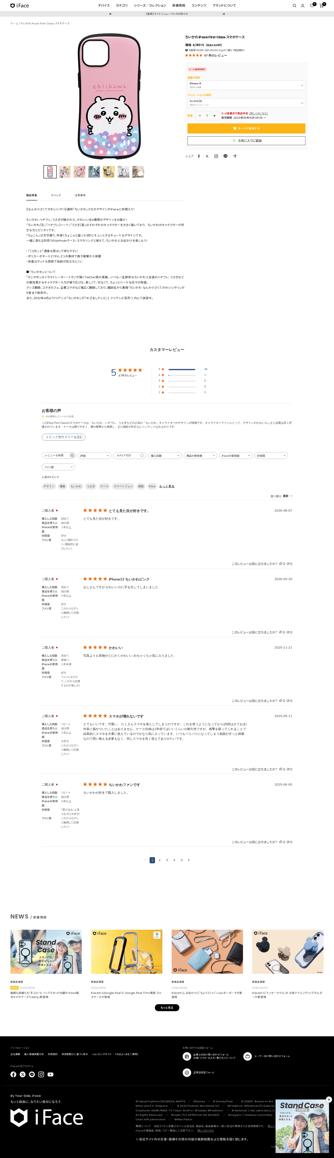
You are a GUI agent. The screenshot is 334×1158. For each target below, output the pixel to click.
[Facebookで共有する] (199, 156)
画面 (141, 486)
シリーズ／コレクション (150, 5)
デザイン (48, 486)
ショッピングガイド (102, 1054)
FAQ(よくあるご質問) (126, 1054)
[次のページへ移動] (188, 860)
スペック (56, 195)
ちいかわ (76, 486)
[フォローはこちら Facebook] (13, 1074)
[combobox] (94, 455)
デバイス (104, 5)
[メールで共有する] (235, 156)
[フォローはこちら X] (23, 1074)
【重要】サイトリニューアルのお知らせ (167, 14)
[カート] (322, 6)
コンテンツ (199, 5)
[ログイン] (302, 5)
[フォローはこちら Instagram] (216, 156)
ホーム (14, 23)
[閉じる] (329, 1099)
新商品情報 (16, 981)
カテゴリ (122, 5)
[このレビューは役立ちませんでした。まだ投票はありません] (288, 563)
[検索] (294, 5)
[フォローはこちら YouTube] (50, 1074)
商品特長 (31, 195)
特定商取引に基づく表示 (75, 1054)
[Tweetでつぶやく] (207, 156)
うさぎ (91, 486)
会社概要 (15, 1054)
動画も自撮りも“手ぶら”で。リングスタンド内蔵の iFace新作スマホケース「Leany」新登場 (44, 995)
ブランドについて (224, 5)
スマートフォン (123, 486)
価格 (62, 486)
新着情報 (178, 5)
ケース (104, 486)
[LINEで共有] (225, 156)
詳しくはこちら (206, 1130)
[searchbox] (55, 455)
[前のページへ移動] (145, 860)
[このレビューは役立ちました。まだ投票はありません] (280, 563)
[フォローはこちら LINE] (32, 1074)
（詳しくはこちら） (258, 113)
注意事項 (80, 195)
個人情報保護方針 (34, 1054)
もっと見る (167, 486)
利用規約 (53, 1054)
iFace (152, 486)
